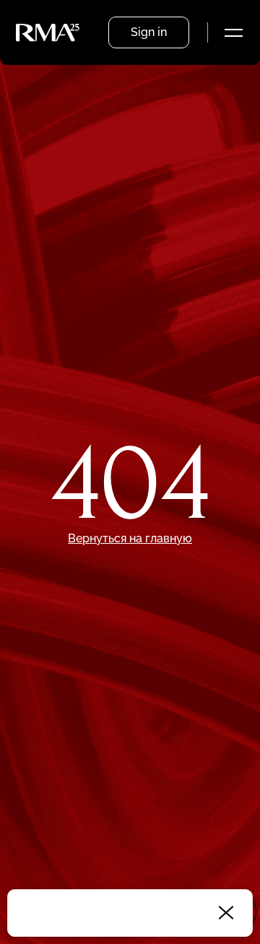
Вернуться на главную (130, 538)
